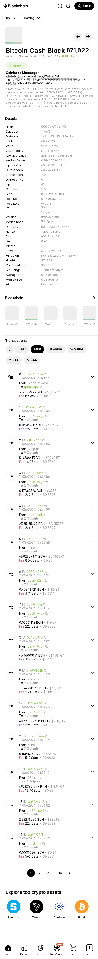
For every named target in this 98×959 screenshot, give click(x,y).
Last (22, 349)
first (37, 349)
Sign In (87, 6)
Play (7, 18)
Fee (15, 360)
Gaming (29, 18)
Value (57, 349)
